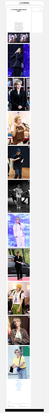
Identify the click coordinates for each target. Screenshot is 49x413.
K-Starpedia (24, 3)
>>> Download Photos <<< (19, 380)
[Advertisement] (19, 17)
